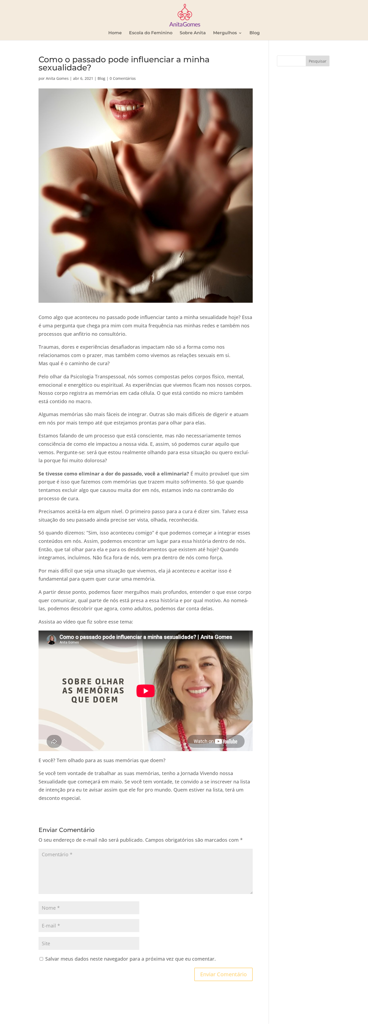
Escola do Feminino (150, 33)
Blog (254, 33)
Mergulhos (225, 33)
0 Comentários (123, 78)
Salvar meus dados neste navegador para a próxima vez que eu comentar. (130, 958)
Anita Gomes (57, 78)
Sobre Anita (193, 33)
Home (115, 33)
